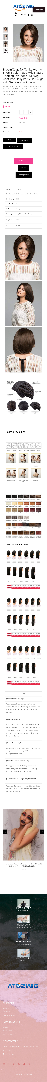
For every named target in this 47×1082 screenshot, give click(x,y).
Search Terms (7, 1031)
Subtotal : (6, 117)
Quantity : (6, 112)
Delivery (5, 1027)
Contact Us (6, 1012)
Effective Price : (8, 102)
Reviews (23, 168)
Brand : (5, 123)
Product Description (23, 161)
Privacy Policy (7, 1034)
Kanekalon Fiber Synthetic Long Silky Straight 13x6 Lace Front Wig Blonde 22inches (23, 865)
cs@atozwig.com (10, 1054)
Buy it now (24, 140)
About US (6, 1008)
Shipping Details (23, 175)
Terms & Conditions (9, 1015)
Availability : (7, 132)
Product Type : (8, 127)
